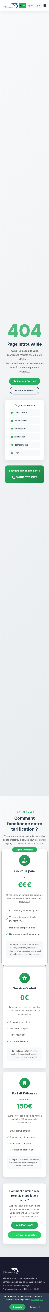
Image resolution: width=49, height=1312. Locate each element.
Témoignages (21, 445)
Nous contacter (26, 390)
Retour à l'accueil (26, 381)
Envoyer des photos (26, 1235)
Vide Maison (21, 412)
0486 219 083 (26, 477)
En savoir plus (37, 1299)
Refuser (33, 1307)
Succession (20, 428)
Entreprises (19, 436)
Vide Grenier (21, 420)
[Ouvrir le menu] (45, 6)
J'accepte (17, 1307)
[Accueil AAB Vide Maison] (11, 5)
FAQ (17, 453)
